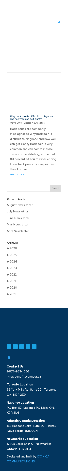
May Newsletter (18, 224)
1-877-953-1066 (18, 371)
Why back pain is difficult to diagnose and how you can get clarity (31, 118)
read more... (18, 174)
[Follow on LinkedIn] (28, 346)
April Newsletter (18, 231)
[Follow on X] (21, 346)
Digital (27, 122)
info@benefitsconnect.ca (24, 376)
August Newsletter (20, 205)
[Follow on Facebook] (9, 346)
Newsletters (39, 122)
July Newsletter (17, 211)
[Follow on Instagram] (34, 346)
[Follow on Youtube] (15, 346)
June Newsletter (18, 218)
